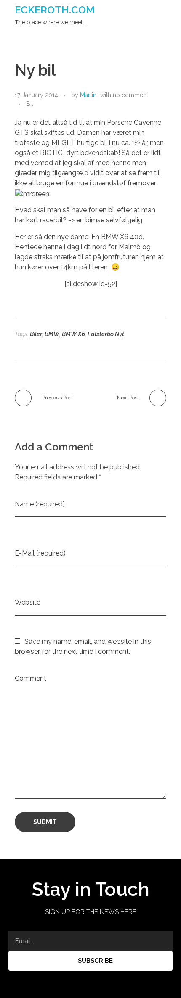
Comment (30, 678)
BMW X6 (73, 334)
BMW (52, 334)
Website (27, 602)
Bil (29, 103)
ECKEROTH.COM (55, 10)
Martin (88, 95)
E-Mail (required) (40, 553)
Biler (36, 334)
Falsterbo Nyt (106, 334)
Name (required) (40, 504)
